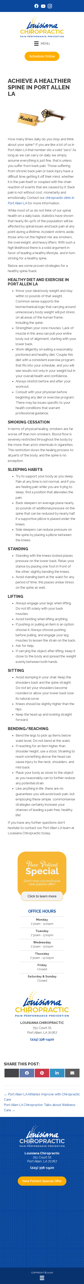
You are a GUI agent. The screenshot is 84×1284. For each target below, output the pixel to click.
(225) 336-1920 (42, 1039)
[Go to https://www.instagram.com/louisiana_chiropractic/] (50, 7)
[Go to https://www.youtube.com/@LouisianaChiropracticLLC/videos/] (43, 7)
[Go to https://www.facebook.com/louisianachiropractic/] (36, 6)
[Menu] (42, 1278)
